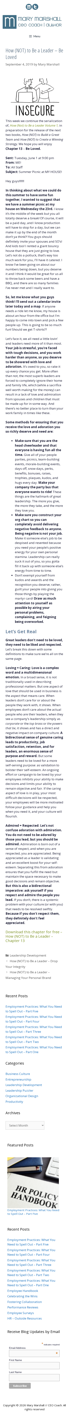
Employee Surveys (20, 1313)
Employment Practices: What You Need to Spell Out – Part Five (33, 1212)
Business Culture (18, 1074)
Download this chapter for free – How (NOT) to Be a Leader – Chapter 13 (34, 936)
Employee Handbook (22, 1291)
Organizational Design (22, 1096)
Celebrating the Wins (22, 1296)
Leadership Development (28, 955)
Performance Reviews (22, 1307)
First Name (15, 1360)
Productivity (14, 1101)
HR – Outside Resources (24, 1318)
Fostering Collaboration (24, 1302)
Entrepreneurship (18, 1079)
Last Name (15, 1372)
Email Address (33, 1347)
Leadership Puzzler (19, 1090)
